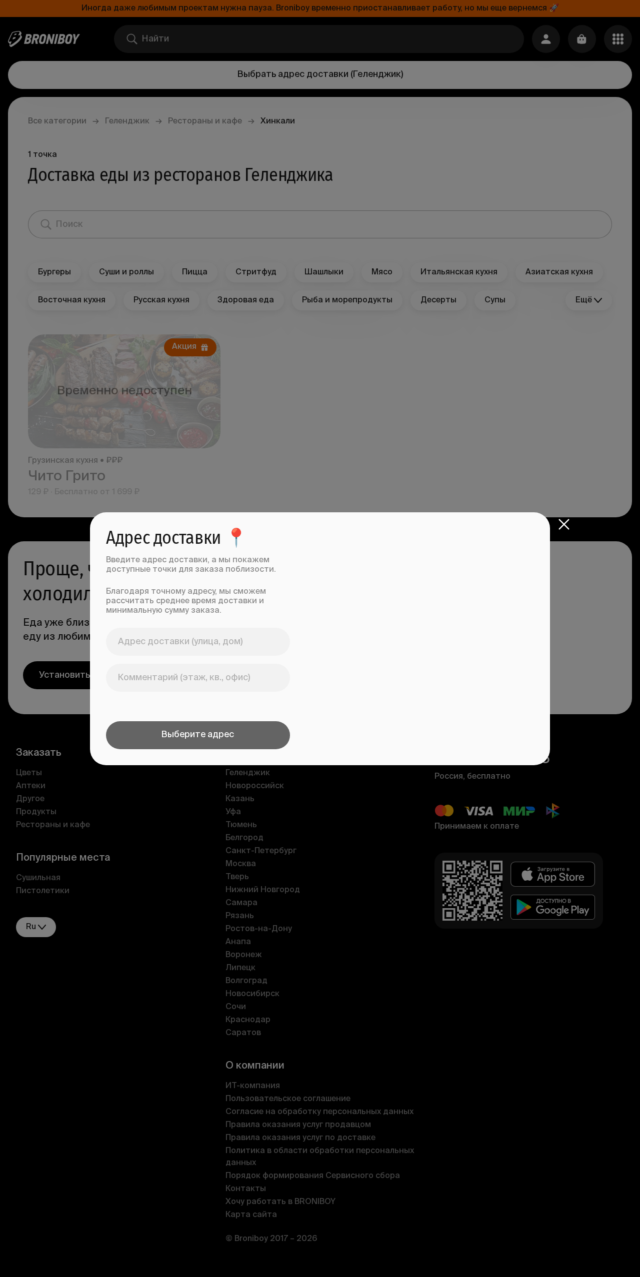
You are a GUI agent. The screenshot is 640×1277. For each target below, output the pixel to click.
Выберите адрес (198, 734)
